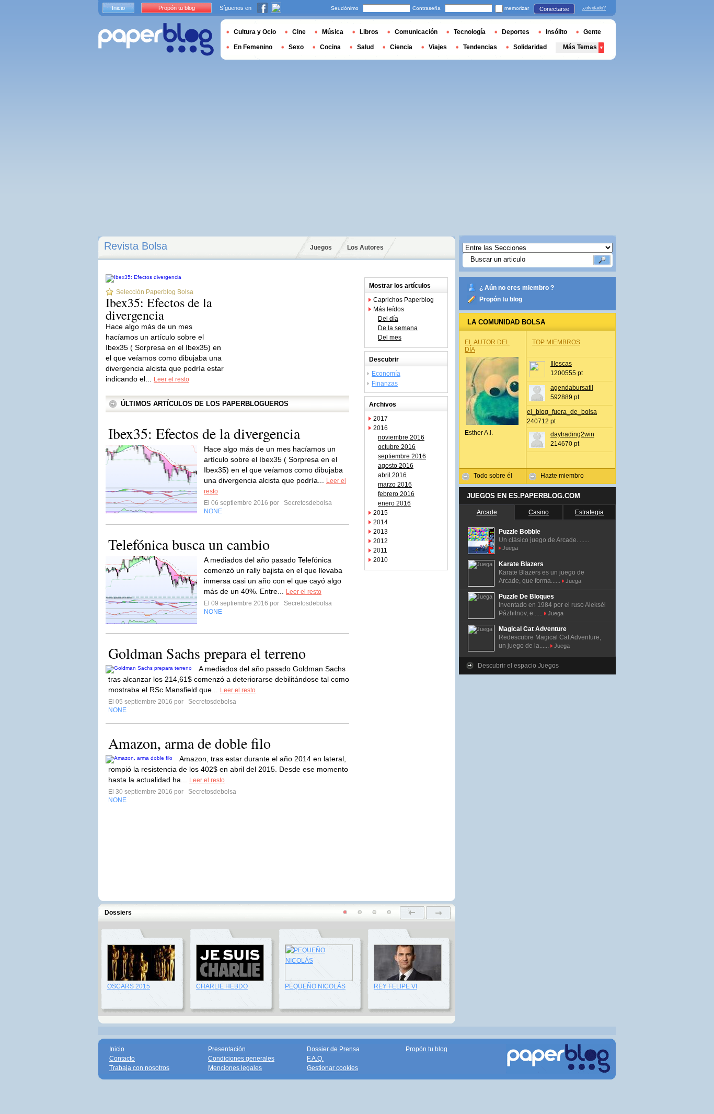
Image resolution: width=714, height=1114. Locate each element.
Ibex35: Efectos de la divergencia (159, 308)
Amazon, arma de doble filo (189, 743)
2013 (380, 531)
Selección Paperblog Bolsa (154, 292)
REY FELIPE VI (395, 986)
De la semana (398, 328)
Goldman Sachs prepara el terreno (207, 653)
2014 (380, 522)
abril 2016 (392, 475)
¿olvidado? (594, 7)
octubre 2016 (397, 447)
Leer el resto (171, 379)
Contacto (122, 1058)
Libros (369, 32)
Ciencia (401, 47)
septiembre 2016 (402, 456)
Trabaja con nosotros (139, 1068)
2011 (380, 550)
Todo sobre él (493, 475)
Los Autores (365, 247)
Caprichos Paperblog (403, 299)
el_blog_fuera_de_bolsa (562, 411)
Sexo (296, 47)
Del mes (389, 337)
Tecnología (470, 32)
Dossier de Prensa (333, 1049)
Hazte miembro (562, 475)
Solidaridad (530, 47)
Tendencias (480, 47)
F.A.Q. (315, 1058)
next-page (438, 912)
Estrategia (589, 512)
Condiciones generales (241, 1058)
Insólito (556, 32)
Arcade (487, 512)
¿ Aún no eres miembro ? (516, 287)
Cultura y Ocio (255, 32)
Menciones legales (235, 1068)
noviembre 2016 (401, 437)
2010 (380, 560)
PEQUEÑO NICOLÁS (315, 986)
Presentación (227, 1049)
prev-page (412, 912)
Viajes (438, 47)
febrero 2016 (396, 494)
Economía (386, 373)
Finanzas (385, 383)
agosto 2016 (395, 465)
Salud (365, 47)
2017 (380, 418)
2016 (380, 428)
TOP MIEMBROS (556, 342)
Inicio (118, 8)
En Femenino (253, 47)
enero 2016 (394, 503)
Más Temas (580, 47)
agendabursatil (571, 387)
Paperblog (156, 39)
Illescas (561, 363)
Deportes (515, 32)
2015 (380, 512)
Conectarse (554, 9)
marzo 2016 (395, 484)
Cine (299, 32)
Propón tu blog (500, 299)
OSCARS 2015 (128, 986)
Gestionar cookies (332, 1068)
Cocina (330, 47)
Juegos (321, 247)
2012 (380, 541)
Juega (510, 548)
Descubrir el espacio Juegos (518, 665)
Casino (538, 512)
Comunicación (416, 32)
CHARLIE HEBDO (222, 986)
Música (332, 32)
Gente (592, 32)
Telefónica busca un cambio (189, 544)
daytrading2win (572, 434)
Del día (388, 318)
